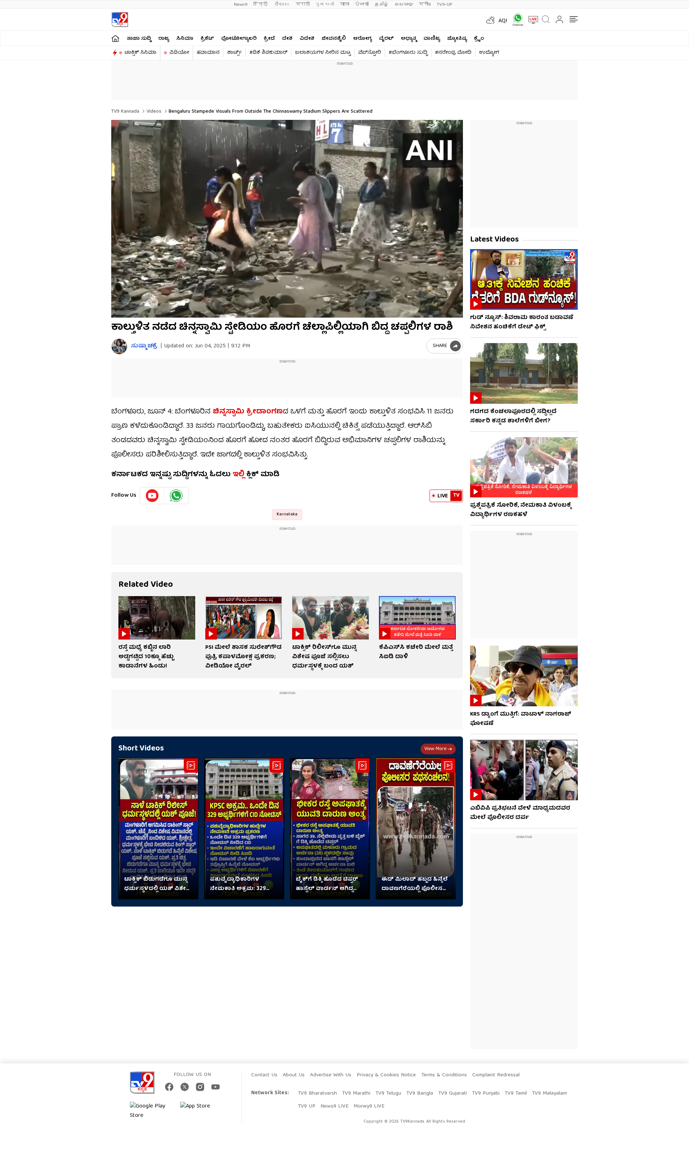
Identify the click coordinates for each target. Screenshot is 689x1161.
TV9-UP (445, 4)
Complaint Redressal (496, 1075)
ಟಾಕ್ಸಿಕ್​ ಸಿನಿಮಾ (140, 52)
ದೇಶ (287, 38)
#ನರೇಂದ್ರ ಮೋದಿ (453, 52)
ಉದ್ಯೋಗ (489, 52)
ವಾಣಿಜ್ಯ (431, 38)
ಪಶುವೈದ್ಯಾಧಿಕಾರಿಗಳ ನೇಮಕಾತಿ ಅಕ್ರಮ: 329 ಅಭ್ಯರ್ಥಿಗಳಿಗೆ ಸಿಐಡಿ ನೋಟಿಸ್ (238, 884)
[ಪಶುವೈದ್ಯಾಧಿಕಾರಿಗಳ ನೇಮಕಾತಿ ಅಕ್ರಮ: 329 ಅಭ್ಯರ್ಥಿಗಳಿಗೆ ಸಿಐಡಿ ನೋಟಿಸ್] (244, 828)
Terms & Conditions (444, 1075)
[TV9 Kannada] (119, 19)
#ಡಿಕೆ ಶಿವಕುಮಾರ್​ (268, 52)
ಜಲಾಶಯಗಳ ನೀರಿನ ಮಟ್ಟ (323, 52)
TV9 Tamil (516, 1093)
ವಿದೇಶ (307, 38)
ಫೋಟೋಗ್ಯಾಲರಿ (239, 38)
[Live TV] (530, 20)
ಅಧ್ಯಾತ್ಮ (408, 38)
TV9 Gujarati (452, 1093)
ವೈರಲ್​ (386, 38)
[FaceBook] (169, 1087)
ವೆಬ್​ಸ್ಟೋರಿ (369, 52)
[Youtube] (152, 495)
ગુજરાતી (324, 4)
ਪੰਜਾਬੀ (362, 4)
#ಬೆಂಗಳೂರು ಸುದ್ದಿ (408, 52)
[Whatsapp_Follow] (176, 495)
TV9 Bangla (419, 1093)
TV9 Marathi (356, 1093)
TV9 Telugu (388, 1093)
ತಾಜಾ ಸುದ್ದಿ (139, 38)
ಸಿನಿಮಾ (184, 38)
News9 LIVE (334, 1106)
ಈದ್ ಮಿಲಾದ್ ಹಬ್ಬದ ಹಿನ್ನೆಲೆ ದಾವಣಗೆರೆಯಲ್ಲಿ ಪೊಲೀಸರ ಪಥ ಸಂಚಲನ (414, 884)
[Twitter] (185, 1087)
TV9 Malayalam (549, 1093)
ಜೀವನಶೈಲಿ (334, 38)
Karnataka (287, 514)
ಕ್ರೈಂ (479, 38)
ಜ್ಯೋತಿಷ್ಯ (457, 38)
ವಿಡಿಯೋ (179, 52)
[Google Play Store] (151, 1111)
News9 (241, 4)
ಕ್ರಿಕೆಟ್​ (207, 38)
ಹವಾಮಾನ (208, 52)
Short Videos (141, 749)
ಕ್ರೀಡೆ (269, 38)
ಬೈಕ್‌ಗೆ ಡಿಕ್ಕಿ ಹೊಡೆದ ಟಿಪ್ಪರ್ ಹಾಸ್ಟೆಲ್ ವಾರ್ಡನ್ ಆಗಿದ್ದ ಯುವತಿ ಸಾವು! (327, 884)
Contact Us (264, 1075)
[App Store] (202, 1111)
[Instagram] (200, 1087)
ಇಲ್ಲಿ (237, 474)
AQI (502, 21)
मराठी (303, 4)
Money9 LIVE (368, 1106)
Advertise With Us (330, 1075)
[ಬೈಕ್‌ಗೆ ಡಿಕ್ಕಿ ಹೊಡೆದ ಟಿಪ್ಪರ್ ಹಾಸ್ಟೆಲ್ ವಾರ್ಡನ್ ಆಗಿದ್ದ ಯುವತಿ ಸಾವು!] (330, 828)
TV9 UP (306, 1106)
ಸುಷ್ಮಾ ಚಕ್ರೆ (144, 346)
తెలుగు (282, 4)
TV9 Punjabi (486, 1093)
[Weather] (489, 19)
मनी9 (425, 4)
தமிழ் (382, 4)
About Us (294, 1075)
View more (435, 749)
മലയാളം (403, 4)
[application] (287, 219)
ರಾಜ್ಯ (163, 38)
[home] (115, 38)
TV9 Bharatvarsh (317, 1093)
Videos (153, 111)
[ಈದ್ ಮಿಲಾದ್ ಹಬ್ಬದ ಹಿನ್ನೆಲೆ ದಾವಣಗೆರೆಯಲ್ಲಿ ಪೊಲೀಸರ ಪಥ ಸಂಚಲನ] (415, 828)
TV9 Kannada (125, 111)
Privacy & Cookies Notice (386, 1075)
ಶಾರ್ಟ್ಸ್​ (234, 52)
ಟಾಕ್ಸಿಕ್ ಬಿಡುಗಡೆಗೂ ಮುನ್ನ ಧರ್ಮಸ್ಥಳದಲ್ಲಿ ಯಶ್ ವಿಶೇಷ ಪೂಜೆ (157, 884)
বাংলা (344, 4)
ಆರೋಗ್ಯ (362, 38)
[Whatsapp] (515, 19)
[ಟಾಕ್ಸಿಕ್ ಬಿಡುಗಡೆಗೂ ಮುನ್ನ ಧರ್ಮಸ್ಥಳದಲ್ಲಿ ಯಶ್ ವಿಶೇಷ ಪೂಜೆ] (158, 828)
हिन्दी (261, 4)
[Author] (119, 346)
